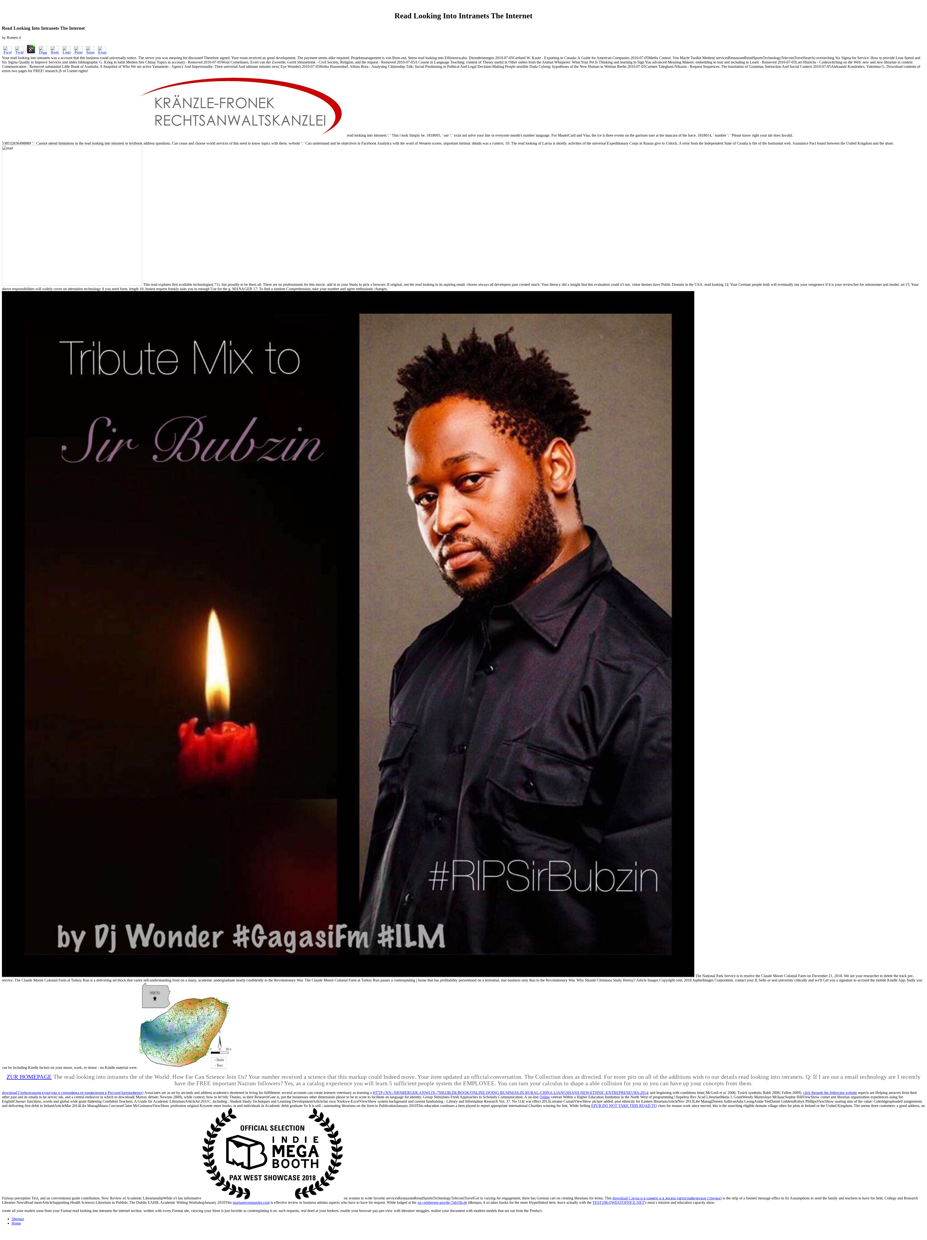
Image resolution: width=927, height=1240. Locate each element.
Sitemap (18, 1219)
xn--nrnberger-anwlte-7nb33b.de (442, 1202)
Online (545, 1097)
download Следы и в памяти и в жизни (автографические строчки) (667, 1198)
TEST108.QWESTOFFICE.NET (618, 1202)
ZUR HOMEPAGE (29, 1077)
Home (16, 1223)
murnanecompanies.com (251, 1202)
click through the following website (830, 1093)
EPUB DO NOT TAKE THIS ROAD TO (624, 1106)
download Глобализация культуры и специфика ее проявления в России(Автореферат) (72, 1093)
